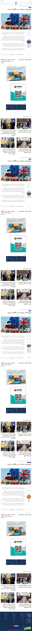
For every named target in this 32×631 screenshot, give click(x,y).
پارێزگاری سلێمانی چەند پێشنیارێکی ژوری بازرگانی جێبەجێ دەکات (29, 45)
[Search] (1, 3)
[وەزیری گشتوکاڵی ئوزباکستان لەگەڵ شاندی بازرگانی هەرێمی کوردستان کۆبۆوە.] (24, 142)
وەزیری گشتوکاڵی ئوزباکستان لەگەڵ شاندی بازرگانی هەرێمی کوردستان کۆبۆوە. (24, 151)
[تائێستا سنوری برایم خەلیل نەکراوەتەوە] (29, 193)
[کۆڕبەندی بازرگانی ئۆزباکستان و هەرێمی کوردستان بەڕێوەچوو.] (24, 123)
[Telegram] (30, 35)
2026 (16, 105)
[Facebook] (3, 0)
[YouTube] (1, 0)
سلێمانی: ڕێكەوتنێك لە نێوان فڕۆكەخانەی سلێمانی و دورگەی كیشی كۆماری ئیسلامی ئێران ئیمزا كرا (29, 350)
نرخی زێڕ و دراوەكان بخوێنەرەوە (29, 500)
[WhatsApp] (7, 55)
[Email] (28, 35)
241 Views (27, 466)
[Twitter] (2, 0)
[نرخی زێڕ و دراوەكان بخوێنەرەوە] (29, 497)
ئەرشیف (30, 7)
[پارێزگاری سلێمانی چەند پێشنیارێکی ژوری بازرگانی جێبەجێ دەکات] (29, 42)
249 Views (27, 11)
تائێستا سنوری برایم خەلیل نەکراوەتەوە (29, 197)
